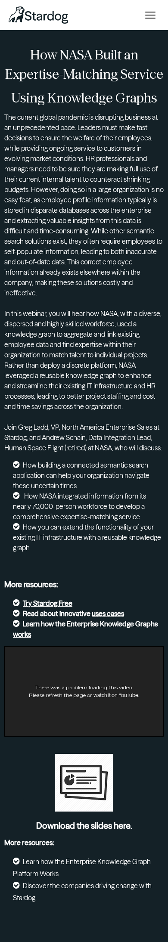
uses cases (108, 613)
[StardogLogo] (38, 15)
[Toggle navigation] (150, 15)
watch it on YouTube (115, 695)
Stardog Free (52, 603)
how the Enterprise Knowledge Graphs (99, 624)
